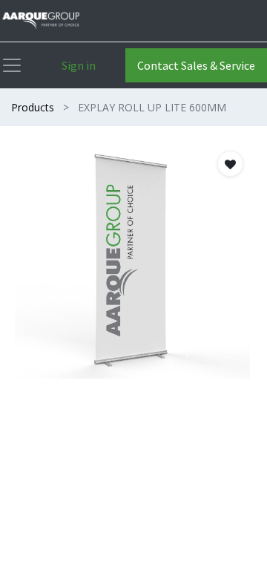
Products (32, 107)
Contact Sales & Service (196, 65)
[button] (230, 164)
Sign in (79, 65)
